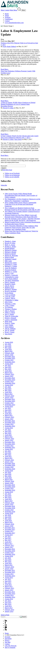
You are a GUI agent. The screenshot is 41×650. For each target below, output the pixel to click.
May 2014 (8, 604)
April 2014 (8, 606)
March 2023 (8, 415)
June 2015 (8, 581)
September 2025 (10, 362)
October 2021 (9, 446)
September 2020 (10, 469)
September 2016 (10, 554)
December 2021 (10, 442)
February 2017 (9, 545)
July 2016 (8, 558)
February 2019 (9, 503)
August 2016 (9, 556)
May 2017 (8, 540)
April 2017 (8, 542)
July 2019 (8, 494)
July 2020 (8, 472)
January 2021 (9, 462)
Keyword (4, 166)
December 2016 (10, 549)
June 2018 (8, 517)
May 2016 (8, 561)
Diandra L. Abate (10, 241)
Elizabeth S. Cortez (11, 264)
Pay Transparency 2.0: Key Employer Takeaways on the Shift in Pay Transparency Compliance (22, 200)
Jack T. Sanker (9, 314)
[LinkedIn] (6, 621)
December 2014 (10, 592)
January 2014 (9, 611)
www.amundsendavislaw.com (14, 22)
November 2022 (10, 422)
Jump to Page (5, 615)
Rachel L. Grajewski (11, 275)
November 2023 (10, 401)
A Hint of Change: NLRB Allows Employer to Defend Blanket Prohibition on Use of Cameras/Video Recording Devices (18, 104)
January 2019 (9, 504)
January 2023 (9, 419)
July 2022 (8, 429)
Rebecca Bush (9, 257)
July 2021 (8, 451)
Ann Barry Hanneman (12, 280)
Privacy (7, 640)
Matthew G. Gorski (11, 271)
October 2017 (9, 531)
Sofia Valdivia (9, 327)
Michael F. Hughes (11, 289)
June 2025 (8, 367)
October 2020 (9, 467)
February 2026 (9, 353)
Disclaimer (8, 638)
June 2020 (8, 474)
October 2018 (9, 510)
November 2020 (10, 465)
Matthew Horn (9, 287)
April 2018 (8, 520)
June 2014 (8, 602)
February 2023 (9, 417)
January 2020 (9, 483)
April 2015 (8, 585)
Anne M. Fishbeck (11, 268)
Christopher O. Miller (11, 300)
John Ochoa (8, 302)
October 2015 (9, 574)
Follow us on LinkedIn (12, 177)
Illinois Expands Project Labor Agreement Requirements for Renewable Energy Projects (22, 223)
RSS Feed (8, 170)
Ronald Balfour (10, 248)
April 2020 (8, 478)
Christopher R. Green (11, 277)
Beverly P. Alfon (8, 108)
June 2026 (8, 346)
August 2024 (9, 385)
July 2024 (8, 387)
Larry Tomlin (9, 325)
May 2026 (8, 347)
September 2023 (10, 405)
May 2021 (8, 454)
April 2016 (8, 563)
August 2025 (9, 364)
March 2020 (8, 479)
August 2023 (9, 406)
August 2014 (9, 599)
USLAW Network (10, 646)
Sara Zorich (18, 139)
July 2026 (8, 344)
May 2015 (8, 583)
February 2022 (9, 438)
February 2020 (9, 481)
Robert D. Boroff (10, 254)
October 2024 (9, 381)
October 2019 (9, 488)
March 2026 (8, 351)
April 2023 (8, 413)
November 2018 (10, 508)
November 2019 (10, 487)
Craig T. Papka (9, 305)
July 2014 (8, 601)
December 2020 (10, 463)
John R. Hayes (9, 286)
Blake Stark (8, 321)
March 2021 (8, 458)
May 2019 (8, 497)
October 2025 (9, 360)
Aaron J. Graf (9, 273)
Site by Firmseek (10, 647)
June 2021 (8, 453)
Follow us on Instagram (12, 175)
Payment (7, 637)
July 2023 (8, 408)
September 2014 (10, 597)
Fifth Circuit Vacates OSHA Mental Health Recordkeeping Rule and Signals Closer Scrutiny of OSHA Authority (21, 195)
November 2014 (10, 593)
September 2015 (10, 576)
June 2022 (8, 431)
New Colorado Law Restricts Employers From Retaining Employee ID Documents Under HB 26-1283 (22, 209)
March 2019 (8, 501)
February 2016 (9, 567)
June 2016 (8, 560)
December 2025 (10, 356)
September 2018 (10, 511)
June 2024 (8, 388)
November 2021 (10, 444)
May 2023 (8, 412)
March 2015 (8, 586)
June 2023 (8, 410)
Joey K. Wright (9, 330)
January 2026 (9, 355)
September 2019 (10, 490)
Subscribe (4, 185)
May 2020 (8, 476)
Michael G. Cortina (11, 266)
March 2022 (8, 437)
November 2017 (10, 529)
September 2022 (10, 426)
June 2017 (8, 538)
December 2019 (10, 485)
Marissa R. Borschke (11, 255)
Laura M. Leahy (10, 296)
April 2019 (8, 499)
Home (7, 14)
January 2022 (9, 440)
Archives (7, 17)
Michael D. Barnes (11, 250)
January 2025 (9, 376)
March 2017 (8, 544)
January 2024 (9, 397)
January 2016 (9, 568)
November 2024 (10, 380)
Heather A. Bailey (10, 246)
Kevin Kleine (9, 293)
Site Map (7, 642)
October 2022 (9, 424)
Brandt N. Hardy (10, 284)
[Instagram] (6, 626)
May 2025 (8, 369)
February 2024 (9, 396)
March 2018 (8, 522)
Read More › (5, 69)
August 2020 (9, 470)
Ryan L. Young (9, 332)
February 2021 (9, 460)
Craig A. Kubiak (10, 295)
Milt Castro (8, 261)
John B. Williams (10, 328)
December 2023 (10, 399)
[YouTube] (6, 627)
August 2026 (9, 342)
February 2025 (9, 374)
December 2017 (10, 527)
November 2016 (10, 551)
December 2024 (10, 378)
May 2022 (8, 433)
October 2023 (9, 403)
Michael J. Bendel (10, 252)
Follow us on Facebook (12, 173)
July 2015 (8, 579)
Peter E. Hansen (10, 282)
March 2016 (8, 565)
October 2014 (9, 595)
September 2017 (10, 533)
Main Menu (13, 10)
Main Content (5, 10)
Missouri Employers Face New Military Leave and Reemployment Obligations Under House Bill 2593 (21, 216)
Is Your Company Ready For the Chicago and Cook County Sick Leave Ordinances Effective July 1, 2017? (20, 136)
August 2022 (9, 428)
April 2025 (8, 371)
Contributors (9, 19)
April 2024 (8, 392)
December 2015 (10, 570)
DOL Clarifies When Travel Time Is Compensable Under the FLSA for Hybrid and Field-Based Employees (20, 204)
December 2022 (10, 421)
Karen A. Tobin (10, 323)
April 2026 (8, 349)
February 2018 (9, 524)
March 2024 (8, 394)
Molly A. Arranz (10, 245)
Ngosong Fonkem (10, 270)
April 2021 (8, 456)
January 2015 (9, 590)
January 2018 (9, 526)
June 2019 (8, 495)
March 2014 (8, 608)
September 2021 (10, 447)
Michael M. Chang (11, 263)
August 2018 (9, 513)
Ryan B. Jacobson (10, 291)
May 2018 (8, 519)
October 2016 (9, 552)
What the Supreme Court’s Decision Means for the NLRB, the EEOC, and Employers (22, 219)
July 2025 (8, 365)
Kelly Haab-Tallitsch (9, 46)
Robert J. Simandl (10, 318)
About (7, 15)
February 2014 (9, 609)
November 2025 (10, 358)
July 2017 (8, 536)
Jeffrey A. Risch (10, 312)
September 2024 (10, 383)
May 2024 (8, 390)
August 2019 (9, 492)
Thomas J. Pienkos (11, 309)
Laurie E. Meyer (10, 298)
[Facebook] (5, 623)
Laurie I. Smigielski (11, 320)
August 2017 (9, 535)
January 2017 (9, 547)
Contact (7, 21)
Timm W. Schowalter (11, 316)
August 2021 (9, 449)
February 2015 (9, 588)
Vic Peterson (9, 307)
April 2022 (8, 435)
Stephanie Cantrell (10, 259)
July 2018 (8, 515)
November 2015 (10, 572)
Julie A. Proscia (10, 311)
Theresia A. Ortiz (10, 304)
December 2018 (10, 506)
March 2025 (8, 372)
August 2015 (9, 577)
